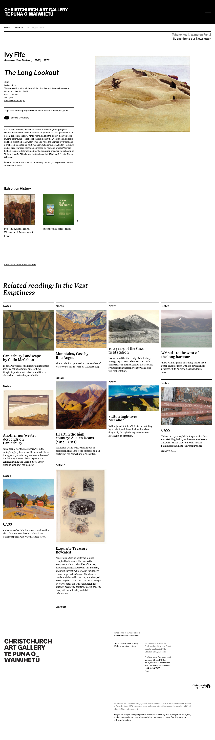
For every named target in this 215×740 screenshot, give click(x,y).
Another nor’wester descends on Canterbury (19, 439)
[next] (77, 221)
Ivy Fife (14, 54)
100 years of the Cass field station (126, 350)
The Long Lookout (35, 27)
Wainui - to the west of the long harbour (180, 354)
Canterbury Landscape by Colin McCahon (22, 357)
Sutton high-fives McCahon (123, 418)
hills (12, 110)
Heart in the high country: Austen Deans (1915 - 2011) (75, 438)
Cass (172, 451)
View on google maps (14, 100)
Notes (7, 306)
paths (65, 110)
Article (60, 465)
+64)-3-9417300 (152, 668)
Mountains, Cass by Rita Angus (72, 355)
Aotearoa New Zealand (17, 60)
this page (179, 717)
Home (7, 27)
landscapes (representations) (29, 110)
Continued (61, 606)
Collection (18, 27)
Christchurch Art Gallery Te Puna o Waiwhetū (36, 12)
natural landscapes (53, 110)
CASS (165, 430)
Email (147, 671)
